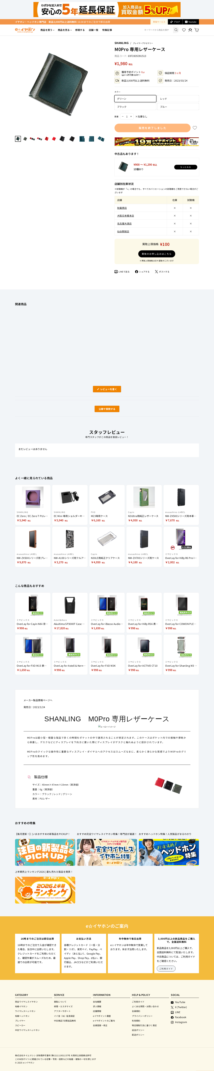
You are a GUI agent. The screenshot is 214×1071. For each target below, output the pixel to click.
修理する (80, 30)
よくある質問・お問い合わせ (145, 1006)
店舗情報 (97, 1011)
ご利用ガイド (166, 968)
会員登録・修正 (100, 1025)
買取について (60, 1001)
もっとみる (185, 167)
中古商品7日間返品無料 (65, 1020)
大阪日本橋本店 (125, 215)
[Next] (104, 86)
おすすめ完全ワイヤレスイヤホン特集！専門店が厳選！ (107, 834)
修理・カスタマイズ (63, 1006)
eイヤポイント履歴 (102, 1015)
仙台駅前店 (123, 231)
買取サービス (159, 21)
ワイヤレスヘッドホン (25, 1011)
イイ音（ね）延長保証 (64, 1015)
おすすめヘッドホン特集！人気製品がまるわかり (165, 834)
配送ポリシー (138, 1034)
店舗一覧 (93, 30)
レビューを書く (110, 389)
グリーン (121, 98)
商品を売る (64, 30)
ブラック (121, 106)
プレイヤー (20, 1020)
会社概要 (97, 1001)
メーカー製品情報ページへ (38, 700)
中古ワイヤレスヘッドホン (27, 1030)
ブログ (177, 21)
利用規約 (136, 1020)
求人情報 (97, 1006)
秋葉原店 (122, 208)
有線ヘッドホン (22, 1015)
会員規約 (136, 1011)
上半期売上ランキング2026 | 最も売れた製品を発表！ (44, 871)
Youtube (192, 21)
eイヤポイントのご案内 (104, 1020)
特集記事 (107, 30)
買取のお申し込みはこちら (157, 253)
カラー (118, 91)
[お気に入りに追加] (195, 128)
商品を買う (46, 30)
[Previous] (16, 86)
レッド (163, 98)
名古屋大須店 (124, 223)
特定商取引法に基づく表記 (144, 1025)
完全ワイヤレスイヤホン (26, 1001)
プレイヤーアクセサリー (143, 43)
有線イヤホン (21, 1006)
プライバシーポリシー (142, 1015)
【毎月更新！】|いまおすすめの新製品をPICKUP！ (42, 834)
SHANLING (122, 43)
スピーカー (20, 1025)
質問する (103, 409)
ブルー (163, 106)
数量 (117, 116)
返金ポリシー (138, 1030)
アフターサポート (62, 1011)
